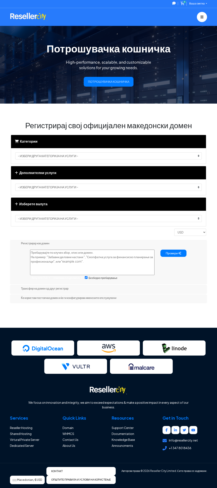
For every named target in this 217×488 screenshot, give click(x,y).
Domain (68, 428)
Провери (172, 253)
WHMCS (68, 434)
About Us (69, 445)
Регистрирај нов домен (35, 243)
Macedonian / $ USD (29, 479)
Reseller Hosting (21, 428)
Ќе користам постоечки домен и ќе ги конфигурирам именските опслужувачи (68, 298)
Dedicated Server (22, 445)
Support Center (123, 428)
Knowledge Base (123, 440)
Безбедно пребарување (103, 278)
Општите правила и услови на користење (81, 479)
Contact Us (70, 440)
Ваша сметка (197, 3)
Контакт (57, 471)
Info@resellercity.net (183, 440)
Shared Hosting (21, 434)
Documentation (123, 434)
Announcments (122, 445)
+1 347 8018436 (180, 448)
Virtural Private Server (24, 440)
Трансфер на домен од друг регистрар (44, 288)
